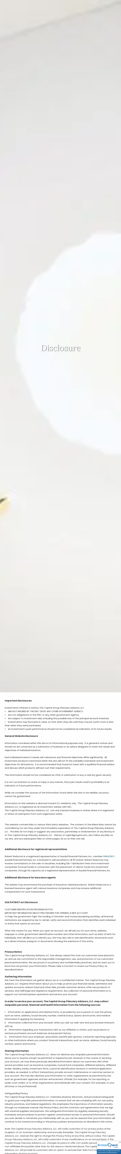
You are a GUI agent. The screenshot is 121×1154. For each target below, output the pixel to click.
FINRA (106, 856)
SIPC (112, 856)
